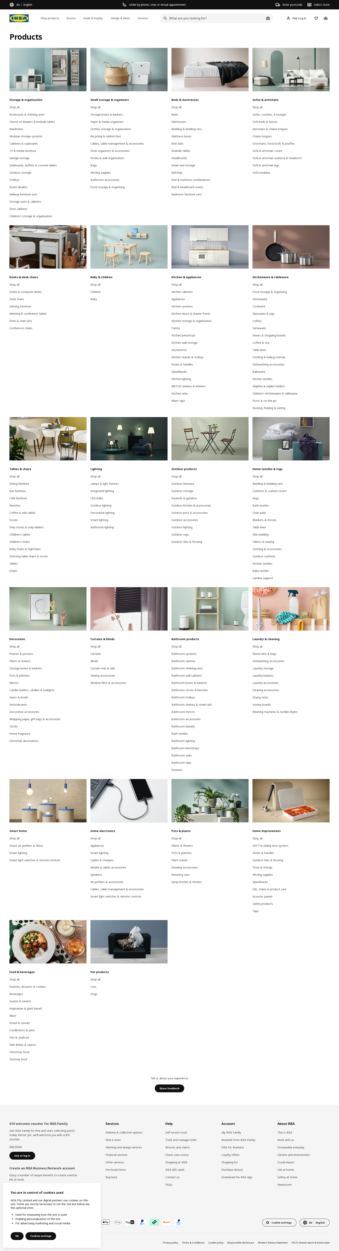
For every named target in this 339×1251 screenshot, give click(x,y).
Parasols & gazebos (184, 498)
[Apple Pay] (106, 1222)
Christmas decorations (23, 741)
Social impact (285, 1162)
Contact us (172, 1177)
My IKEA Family (231, 1132)
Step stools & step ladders (26, 527)
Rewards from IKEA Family (238, 1140)
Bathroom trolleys (183, 697)
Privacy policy (170, 1242)
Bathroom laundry (183, 726)
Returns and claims (177, 1147)
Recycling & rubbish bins (105, 136)
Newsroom (284, 1184)
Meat (12, 1016)
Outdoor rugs (180, 534)
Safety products (262, 904)
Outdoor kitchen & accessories (191, 505)
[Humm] (166, 1222)
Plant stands (179, 860)
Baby (93, 299)
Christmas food (19, 1052)
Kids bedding (260, 534)
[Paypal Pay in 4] (179, 1222)
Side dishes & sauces (22, 1045)
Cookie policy (215, 1242)
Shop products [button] (50, 18)
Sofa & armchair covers (267, 151)
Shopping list (229, 1162)
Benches (14, 505)
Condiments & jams (22, 1030)
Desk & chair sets (20, 321)
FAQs (168, 1184)
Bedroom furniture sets (186, 194)
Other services (115, 1162)
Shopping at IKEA (176, 1162)
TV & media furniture (22, 151)
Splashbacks (179, 372)
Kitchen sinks (179, 393)
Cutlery (257, 321)
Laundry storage (262, 668)
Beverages (16, 994)
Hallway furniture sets (23, 194)
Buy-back (111, 1177)
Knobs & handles (182, 364)
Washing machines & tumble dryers (275, 712)
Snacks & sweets (20, 1001)
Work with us (285, 1140)
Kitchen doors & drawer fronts (191, 313)
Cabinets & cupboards (23, 143)
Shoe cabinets (18, 209)
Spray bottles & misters (186, 882)
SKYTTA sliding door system (270, 845)
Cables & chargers (102, 860)
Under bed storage (183, 165)
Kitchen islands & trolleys (187, 357)
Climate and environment (293, 1155)
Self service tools (176, 1132)
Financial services (117, 1155)
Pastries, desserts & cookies (27, 987)
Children (95, 292)
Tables (13, 563)
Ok (17, 1236)
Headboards (179, 158)
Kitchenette (179, 350)
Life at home (285, 1170)
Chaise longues (262, 136)
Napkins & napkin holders (268, 386)
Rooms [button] (71, 18)
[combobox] (212, 18)
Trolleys (14, 180)
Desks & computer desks (25, 292)
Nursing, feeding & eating (268, 408)
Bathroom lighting (102, 527)
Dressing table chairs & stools (28, 556)
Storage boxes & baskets (106, 114)
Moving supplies (100, 172)
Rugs (255, 498)
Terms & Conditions (193, 1242)
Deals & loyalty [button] (93, 18)
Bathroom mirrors (183, 712)
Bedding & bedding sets (186, 129)
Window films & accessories (108, 683)
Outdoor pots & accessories (189, 513)
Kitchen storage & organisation (191, 321)
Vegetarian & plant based (25, 1008)
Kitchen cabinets (182, 292)
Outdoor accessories (184, 520)
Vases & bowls (18, 697)
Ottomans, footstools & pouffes (273, 143)
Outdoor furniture (182, 484)
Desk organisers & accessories (110, 151)
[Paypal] (142, 1222)
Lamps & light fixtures (104, 484)
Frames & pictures (21, 654)
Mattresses (178, 122)
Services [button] (143, 18)
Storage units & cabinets (25, 201)
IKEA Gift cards (174, 1170)
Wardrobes (16, 129)
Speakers (96, 875)
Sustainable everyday (290, 1147)
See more (15, 1146)
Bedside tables (180, 151)
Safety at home (287, 1177)
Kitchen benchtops (183, 335)
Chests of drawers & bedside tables (32, 122)
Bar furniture (17, 491)
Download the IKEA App (236, 1177)
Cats (93, 987)
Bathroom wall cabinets (186, 675)
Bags (93, 165)
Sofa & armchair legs (265, 165)
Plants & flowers (20, 661)
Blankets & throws (264, 520)
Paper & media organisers (107, 122)
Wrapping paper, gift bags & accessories (34, 719)
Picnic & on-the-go (264, 401)
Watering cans (180, 875)
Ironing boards (261, 704)
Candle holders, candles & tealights (31, 690)
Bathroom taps (181, 762)
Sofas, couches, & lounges (269, 114)
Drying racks (260, 697)
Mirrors (14, 683)
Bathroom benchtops (185, 748)
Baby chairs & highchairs (25, 549)
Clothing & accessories (267, 549)
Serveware (259, 328)
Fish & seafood (19, 1037)
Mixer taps (178, 401)
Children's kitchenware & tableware (274, 393)
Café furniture (18, 498)
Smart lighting (99, 520)
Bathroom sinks (181, 755)
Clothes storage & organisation (110, 129)
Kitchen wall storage (184, 342)
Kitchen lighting (181, 379)
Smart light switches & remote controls (34, 860)
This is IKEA (284, 1132)
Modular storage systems (25, 136)
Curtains (95, 654)
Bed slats (177, 143)
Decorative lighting (102, 513)
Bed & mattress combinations (190, 180)
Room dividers (18, 187)
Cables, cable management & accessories (117, 143)
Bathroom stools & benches (189, 690)
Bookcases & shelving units (27, 114)
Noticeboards (18, 704)
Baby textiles (260, 571)
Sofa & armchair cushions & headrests (277, 158)
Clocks (13, 726)
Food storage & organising (107, 187)
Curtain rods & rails (102, 668)
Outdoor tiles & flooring (186, 542)
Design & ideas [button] (120, 18)
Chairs (13, 571)
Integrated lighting (102, 491)
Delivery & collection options (124, 1132)
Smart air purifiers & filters (26, 845)
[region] (52, 1215)
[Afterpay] (154, 1222)
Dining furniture (19, 484)
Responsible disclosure (240, 1242)
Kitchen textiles (262, 379)
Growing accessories (184, 867)
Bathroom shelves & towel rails (191, 704)
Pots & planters (19, 675)
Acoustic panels (262, 896)
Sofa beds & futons (264, 122)
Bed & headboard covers (187, 187)
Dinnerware (259, 299)
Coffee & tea (260, 342)
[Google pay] (118, 1222)
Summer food (18, 1059)
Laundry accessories (265, 683)
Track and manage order (181, 1140)
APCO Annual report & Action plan (311, 1242)
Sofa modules (261, 172)
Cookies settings (40, 1236)
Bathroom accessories (104, 180)
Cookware (258, 306)
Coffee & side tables (22, 513)
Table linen (259, 350)
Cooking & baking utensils (268, 357)
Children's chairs (19, 542)
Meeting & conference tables (28, 313)
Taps (255, 911)
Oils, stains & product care (269, 889)
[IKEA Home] (19, 18)
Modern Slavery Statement (273, 1242)
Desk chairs (16, 299)
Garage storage (19, 158)
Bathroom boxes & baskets (189, 683)
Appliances (178, 299)
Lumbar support (262, 578)
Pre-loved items (116, 1170)
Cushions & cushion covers (269, 491)
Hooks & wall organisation (107, 158)
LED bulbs (96, 498)
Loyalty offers (230, 1155)
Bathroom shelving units (187, 668)
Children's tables (19, 534)
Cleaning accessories (265, 690)
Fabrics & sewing (263, 542)
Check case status (177, 1155)
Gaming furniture (20, 306)
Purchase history (232, 1170)
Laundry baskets (262, 675)
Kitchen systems (182, 306)
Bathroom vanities (183, 661)
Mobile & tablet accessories (108, 867)
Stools (13, 520)
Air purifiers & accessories (106, 882)
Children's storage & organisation (30, 216)
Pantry (175, 328)
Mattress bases (181, 136)
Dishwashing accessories (268, 364)
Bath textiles (260, 505)
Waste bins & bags (264, 654)
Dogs (93, 994)
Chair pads (259, 513)
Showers (176, 770)
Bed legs (176, 172)
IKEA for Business (232, 1147)
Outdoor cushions (263, 556)
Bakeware (258, 372)
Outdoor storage (20, 172)
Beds (174, 114)
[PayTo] (130, 1222)
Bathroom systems (183, 654)
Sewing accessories (102, 675)
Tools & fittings (262, 867)
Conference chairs (20, 328)
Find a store (113, 1140)
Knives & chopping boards (269, 335)
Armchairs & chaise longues (270, 129)
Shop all (14, 107)
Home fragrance (19, 733)
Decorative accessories (24, 712)
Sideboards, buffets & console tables (33, 165)
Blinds (94, 661)
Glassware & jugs (263, 313)
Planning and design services (124, 1147)
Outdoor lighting (100, 505)
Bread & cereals (19, 1023)
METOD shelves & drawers (188, 386)
